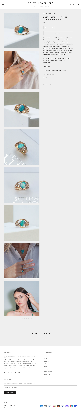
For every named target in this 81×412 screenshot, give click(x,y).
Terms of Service (48, 371)
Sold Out (58, 33)
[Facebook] (48, 84)
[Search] (74, 4)
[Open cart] (78, 4)
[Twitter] (50, 84)
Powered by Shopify (9, 408)
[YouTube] (19, 372)
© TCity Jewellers (10, 405)
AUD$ (5, 402)
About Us (46, 369)
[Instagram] (11, 372)
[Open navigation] (3, 4)
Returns (46, 366)
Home (45, 356)
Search (45, 358)
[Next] (31, 318)
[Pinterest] (15, 372)
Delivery (46, 364)
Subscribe (10, 392)
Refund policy (47, 374)
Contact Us (46, 361)
